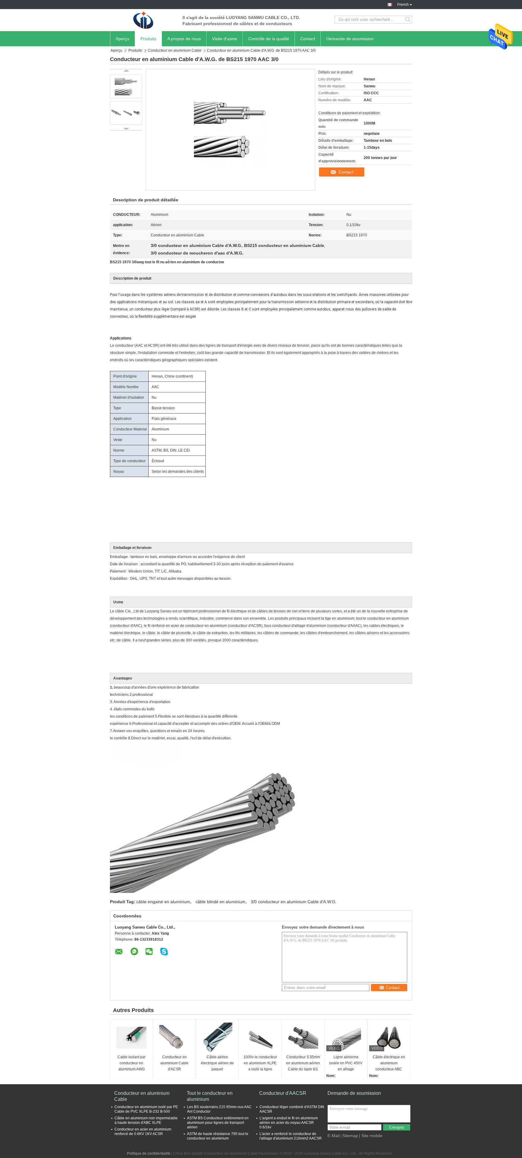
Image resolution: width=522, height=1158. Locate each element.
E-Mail (333, 1135)
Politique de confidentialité (148, 1153)
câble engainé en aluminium (163, 901)
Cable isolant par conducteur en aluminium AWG (132, 1063)
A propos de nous (184, 38)
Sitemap (350, 1135)
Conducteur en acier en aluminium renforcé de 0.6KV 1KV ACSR (142, 1131)
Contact (307, 38)
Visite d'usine (224, 38)
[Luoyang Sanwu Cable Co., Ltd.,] (143, 20)
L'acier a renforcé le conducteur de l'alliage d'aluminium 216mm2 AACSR (290, 1136)
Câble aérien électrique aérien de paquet (217, 1063)
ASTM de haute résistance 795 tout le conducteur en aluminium (217, 1136)
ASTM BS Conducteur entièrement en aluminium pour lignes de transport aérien (218, 1122)
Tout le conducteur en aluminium (210, 1096)
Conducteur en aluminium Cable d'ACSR (174, 1063)
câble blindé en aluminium (220, 901)
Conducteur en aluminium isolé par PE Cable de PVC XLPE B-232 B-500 (146, 1109)
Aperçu (122, 38)
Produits (148, 38)
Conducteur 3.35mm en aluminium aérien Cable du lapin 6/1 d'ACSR (303, 1063)
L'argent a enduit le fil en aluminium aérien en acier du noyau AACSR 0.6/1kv (288, 1122)
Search (408, 20)
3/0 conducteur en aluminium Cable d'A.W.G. (294, 901)
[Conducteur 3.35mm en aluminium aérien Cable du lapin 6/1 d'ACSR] (303, 1038)
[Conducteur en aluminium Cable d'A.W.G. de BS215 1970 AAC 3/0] (126, 86)
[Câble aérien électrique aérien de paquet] (217, 1038)
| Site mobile (370, 1135)
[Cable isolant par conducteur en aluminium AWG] (131, 1038)
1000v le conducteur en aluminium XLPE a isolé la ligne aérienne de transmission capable (260, 1063)
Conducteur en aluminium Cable (174, 50)
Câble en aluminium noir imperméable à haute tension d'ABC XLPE (146, 1120)
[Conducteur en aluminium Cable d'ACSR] (174, 1038)
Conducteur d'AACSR (282, 1093)
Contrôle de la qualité (268, 38)
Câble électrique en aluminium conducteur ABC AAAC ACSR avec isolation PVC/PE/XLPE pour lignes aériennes (389, 1063)
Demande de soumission (350, 38)
